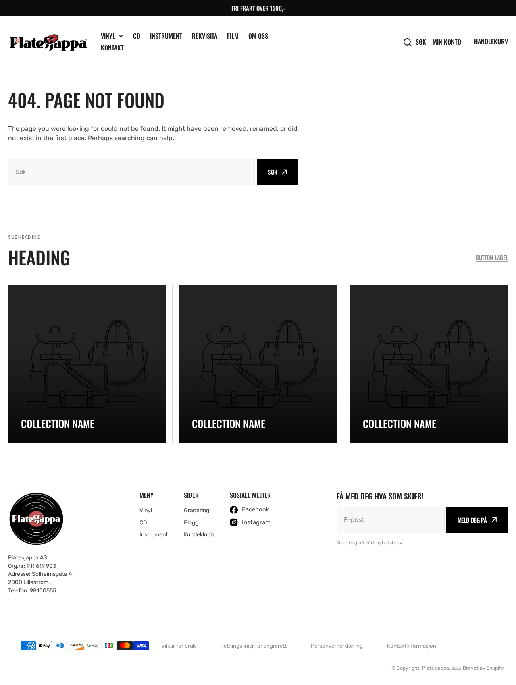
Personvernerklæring (337, 646)
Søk (421, 42)
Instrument (166, 36)
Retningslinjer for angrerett (253, 646)
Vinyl (108, 36)
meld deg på (472, 519)
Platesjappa (435, 668)
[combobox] (131, 172)
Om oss (258, 36)
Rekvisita (204, 36)
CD (136, 36)
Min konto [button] (447, 42)
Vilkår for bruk (178, 646)
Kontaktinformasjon (411, 646)
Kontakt (112, 47)
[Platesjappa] (48, 42)
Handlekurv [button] (491, 41)
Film (233, 36)
